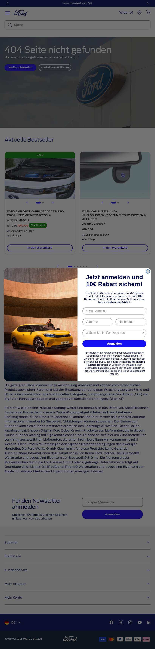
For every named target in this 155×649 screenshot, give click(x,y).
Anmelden (114, 343)
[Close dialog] (148, 271)
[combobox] (113, 332)
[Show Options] (143, 332)
